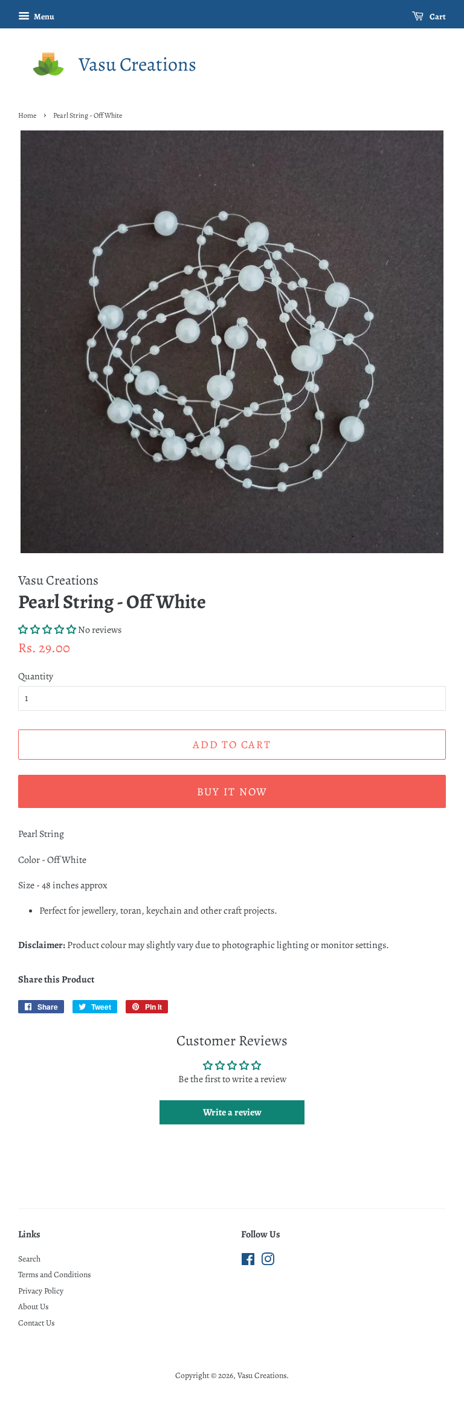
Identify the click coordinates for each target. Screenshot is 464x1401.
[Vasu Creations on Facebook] (248, 1262)
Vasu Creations (137, 64)
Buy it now (232, 791)
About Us (33, 1306)
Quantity (35, 676)
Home (27, 115)
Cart (437, 16)
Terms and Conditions (54, 1274)
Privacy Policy (40, 1291)
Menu (43, 16)
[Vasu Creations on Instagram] (267, 1262)
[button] (47, 629)
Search (29, 1259)
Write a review (232, 1112)
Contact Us (36, 1323)
